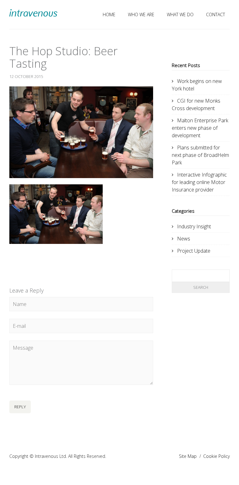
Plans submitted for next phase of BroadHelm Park (200, 155)
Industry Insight (194, 226)
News (183, 238)
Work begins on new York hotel (197, 85)
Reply (20, 407)
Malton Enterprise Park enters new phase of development (200, 128)
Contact (215, 14)
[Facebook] (20, 261)
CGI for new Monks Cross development (196, 104)
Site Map (188, 456)
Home (109, 14)
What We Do (180, 14)
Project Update (193, 250)
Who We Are (141, 14)
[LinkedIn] (35, 261)
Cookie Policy (216, 456)
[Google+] (27, 261)
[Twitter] (12, 261)
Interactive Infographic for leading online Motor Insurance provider (199, 182)
